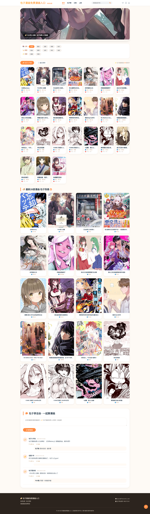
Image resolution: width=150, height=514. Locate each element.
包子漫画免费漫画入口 (36, 3)
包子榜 (69, 3)
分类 (75, 3)
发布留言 (30, 430)
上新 (80, 3)
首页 (63, 3)
